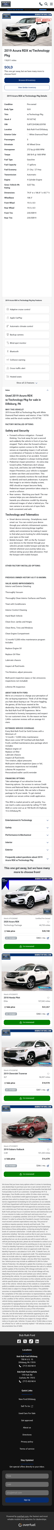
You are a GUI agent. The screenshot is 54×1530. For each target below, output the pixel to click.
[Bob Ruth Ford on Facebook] (18, 1341)
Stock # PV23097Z (11, 994)
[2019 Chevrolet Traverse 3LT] (27, 1048)
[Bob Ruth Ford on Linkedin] (36, 1341)
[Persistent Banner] (27, 9)
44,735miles (44, 925)
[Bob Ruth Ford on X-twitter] (24, 1341)
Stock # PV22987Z (11, 1146)
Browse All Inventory (27, 80)
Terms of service (27, 1449)
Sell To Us (25, 1406)
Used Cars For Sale (27, 1413)
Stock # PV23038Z (11, 918)
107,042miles (44, 1001)
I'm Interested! (28, 946)
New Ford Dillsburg (27, 1399)
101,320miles (44, 1153)
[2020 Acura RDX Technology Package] (27, 896)
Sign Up (27, 1500)
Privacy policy (27, 1442)
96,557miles (44, 1077)
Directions (27, 1435)
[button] (41, 4)
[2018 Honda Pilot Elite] (27, 972)
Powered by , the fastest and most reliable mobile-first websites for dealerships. (27, 1518)
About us (27, 1427)
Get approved (27, 1420)
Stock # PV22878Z (11, 1070)
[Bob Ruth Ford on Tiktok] (30, 1341)
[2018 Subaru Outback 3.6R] (27, 1124)
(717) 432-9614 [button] (29, 1366)
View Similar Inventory (27, 87)
